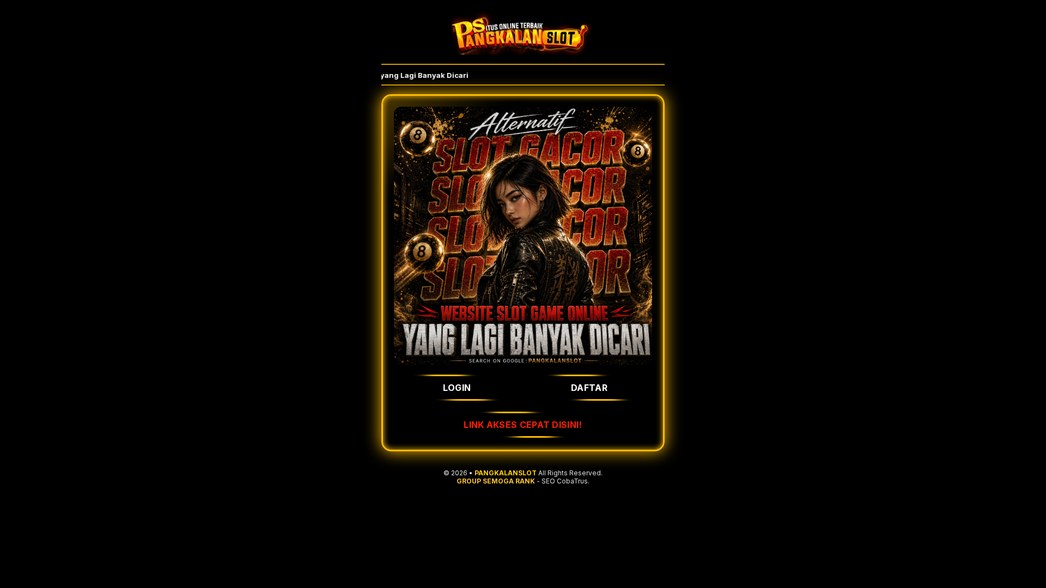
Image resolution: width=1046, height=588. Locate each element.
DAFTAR (589, 387)
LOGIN (457, 387)
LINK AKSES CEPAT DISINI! (523, 424)
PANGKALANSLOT (506, 473)
